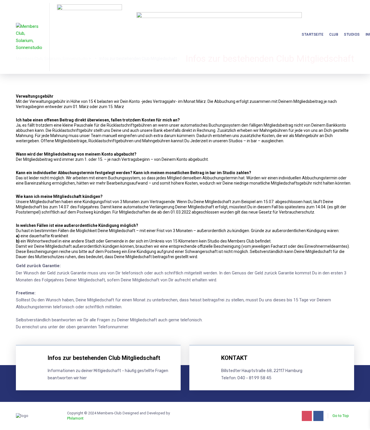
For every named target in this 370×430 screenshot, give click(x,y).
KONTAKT (234, 357)
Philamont (75, 418)
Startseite (312, 34)
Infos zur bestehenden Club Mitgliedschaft (104, 357)
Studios (352, 34)
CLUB (333, 34)
